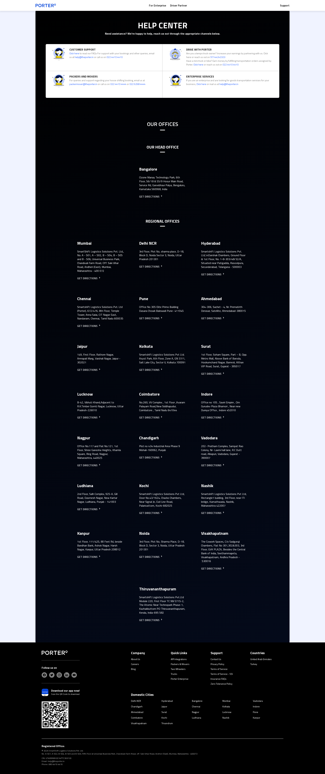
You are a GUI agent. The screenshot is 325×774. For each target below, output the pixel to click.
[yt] (74, 675)
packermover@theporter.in (83, 84)
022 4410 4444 (118, 84)
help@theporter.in (84, 57)
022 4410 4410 (115, 57)
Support (284, 5)
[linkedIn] (66, 675)
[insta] (59, 675)
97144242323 (217, 57)
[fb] (44, 675)
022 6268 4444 (137, 84)
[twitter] (52, 675)
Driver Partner (178, 5)
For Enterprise (157, 5)
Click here (74, 53)
